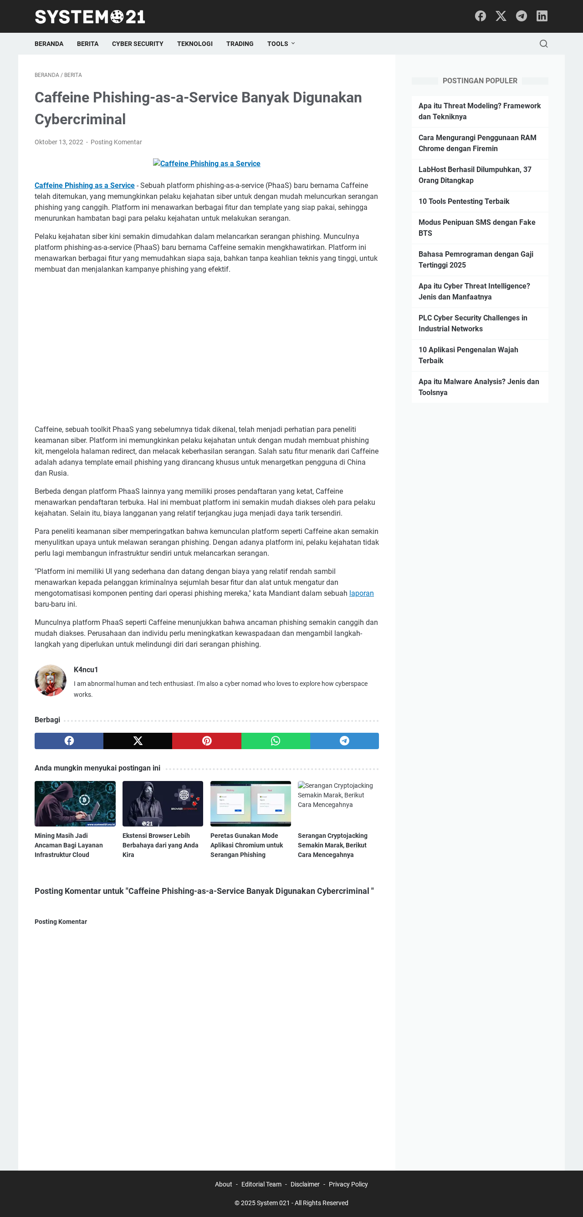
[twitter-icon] (501, 16)
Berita (87, 43)
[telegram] (344, 741)
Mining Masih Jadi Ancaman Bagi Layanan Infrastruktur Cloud (69, 845)
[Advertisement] (207, 349)
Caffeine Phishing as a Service (85, 185)
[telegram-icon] (521, 16)
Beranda (49, 43)
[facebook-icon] (480, 16)
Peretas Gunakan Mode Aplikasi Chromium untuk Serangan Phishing (246, 845)
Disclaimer (305, 1184)
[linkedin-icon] (542, 16)
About (223, 1184)
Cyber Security (138, 43)
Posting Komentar (116, 142)
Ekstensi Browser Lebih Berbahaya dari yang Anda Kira (161, 845)
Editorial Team (261, 1184)
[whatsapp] (275, 741)
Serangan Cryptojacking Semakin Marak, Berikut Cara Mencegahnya (333, 845)
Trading (240, 43)
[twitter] (137, 741)
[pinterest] (206, 741)
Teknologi (195, 43)
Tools (277, 43)
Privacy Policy (348, 1184)
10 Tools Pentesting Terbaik (464, 201)
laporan (361, 593)
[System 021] (96, 16)
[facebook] (69, 741)
